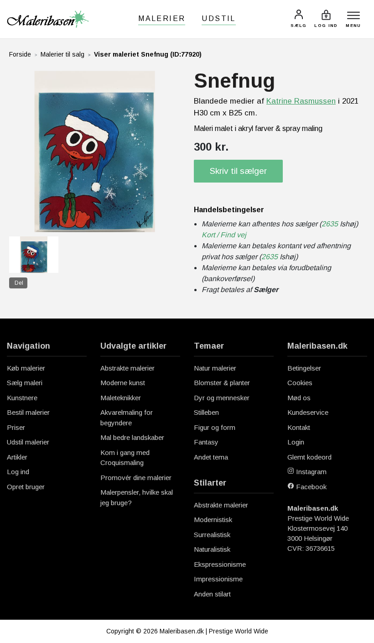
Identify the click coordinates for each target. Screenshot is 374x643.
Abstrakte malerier (127, 368)
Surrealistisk (212, 534)
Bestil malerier (28, 412)
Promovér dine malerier (135, 477)
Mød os (299, 398)
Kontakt (298, 427)
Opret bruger (26, 487)
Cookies (299, 383)
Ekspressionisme (220, 564)
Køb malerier (26, 368)
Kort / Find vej (224, 235)
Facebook (310, 487)
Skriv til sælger (238, 171)
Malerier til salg (62, 54)
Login (295, 442)
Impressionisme (218, 579)
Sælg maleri (24, 383)
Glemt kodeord (309, 457)
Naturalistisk (212, 549)
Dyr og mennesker (221, 398)
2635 (330, 224)
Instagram (310, 472)
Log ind (18, 472)
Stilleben (206, 412)
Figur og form (214, 427)
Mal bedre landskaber (132, 437)
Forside (20, 54)
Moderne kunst (122, 383)
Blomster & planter (222, 383)
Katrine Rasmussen (301, 101)
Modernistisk (213, 519)
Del (19, 283)
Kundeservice (307, 412)
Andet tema (211, 457)
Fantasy (206, 442)
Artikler (17, 457)
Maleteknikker (120, 398)
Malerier (161, 18)
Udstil (218, 18)
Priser (16, 427)
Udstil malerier (28, 442)
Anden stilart (212, 594)
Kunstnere (22, 398)
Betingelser (304, 368)
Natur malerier (215, 368)
